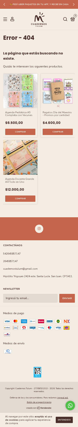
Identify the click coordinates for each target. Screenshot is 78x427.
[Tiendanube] (39, 408)
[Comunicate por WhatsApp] (70, 405)
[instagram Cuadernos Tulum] (39, 229)
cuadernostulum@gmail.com (20, 268)
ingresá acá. (62, 397)
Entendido (64, 419)
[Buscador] (65, 19)
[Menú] (6, 19)
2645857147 (10, 261)
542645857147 (12, 253)
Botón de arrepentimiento (39, 402)
